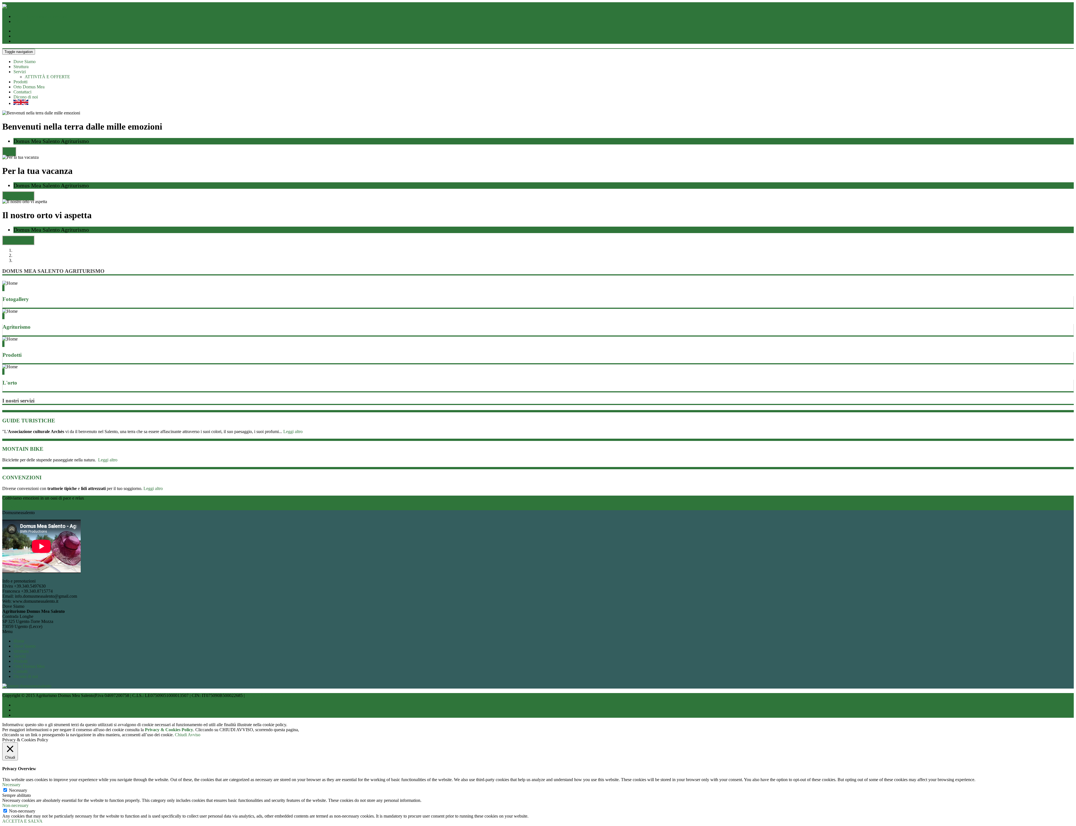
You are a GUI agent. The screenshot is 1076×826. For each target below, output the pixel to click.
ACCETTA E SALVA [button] (22, 821)
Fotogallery (16, 299)
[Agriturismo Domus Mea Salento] (4, 6)
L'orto (10, 383)
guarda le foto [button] (18, 196)
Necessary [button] (11, 784)
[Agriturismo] (2, 316)
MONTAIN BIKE (22, 449)
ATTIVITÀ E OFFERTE (47, 76)
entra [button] (9, 152)
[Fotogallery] (2, 288)
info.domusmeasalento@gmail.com (44, 16)
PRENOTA (12, 507)
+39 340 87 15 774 (30, 21)
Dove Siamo (24, 61)
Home (18, 641)
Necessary (18, 790)
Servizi (19, 71)
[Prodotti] (2, 344)
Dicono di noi (25, 97)
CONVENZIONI (21, 477)
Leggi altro (293, 431)
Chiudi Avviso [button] (187, 734)
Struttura (21, 66)
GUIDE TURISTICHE (28, 421)
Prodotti (20, 81)
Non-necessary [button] (15, 805)
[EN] (20, 103)
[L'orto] (2, 372)
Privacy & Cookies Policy (269, 695)
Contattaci (22, 91)
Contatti (20, 671)
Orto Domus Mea (29, 86)
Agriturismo (17, 327)
